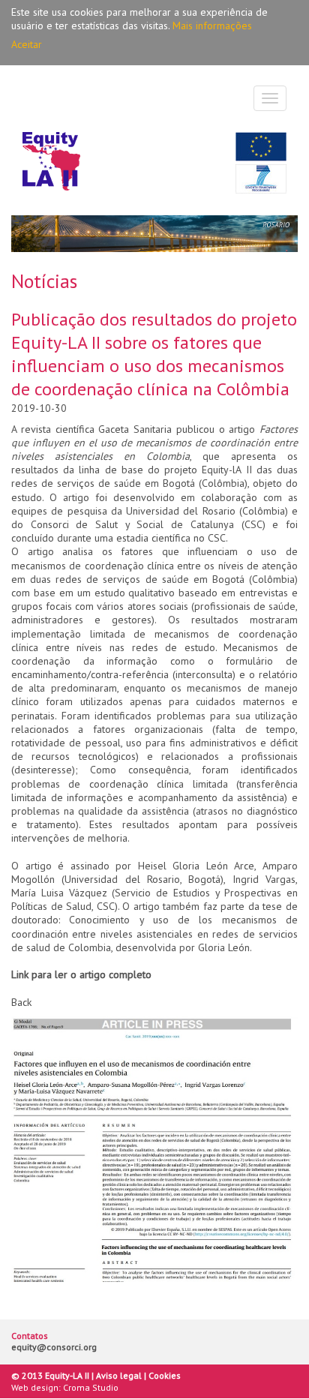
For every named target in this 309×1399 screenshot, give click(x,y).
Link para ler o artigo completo (81, 974)
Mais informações (212, 25)
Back (21, 1002)
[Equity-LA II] (51, 162)
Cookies (164, 1375)
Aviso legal (119, 1375)
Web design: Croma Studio (64, 1387)
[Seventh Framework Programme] (261, 179)
